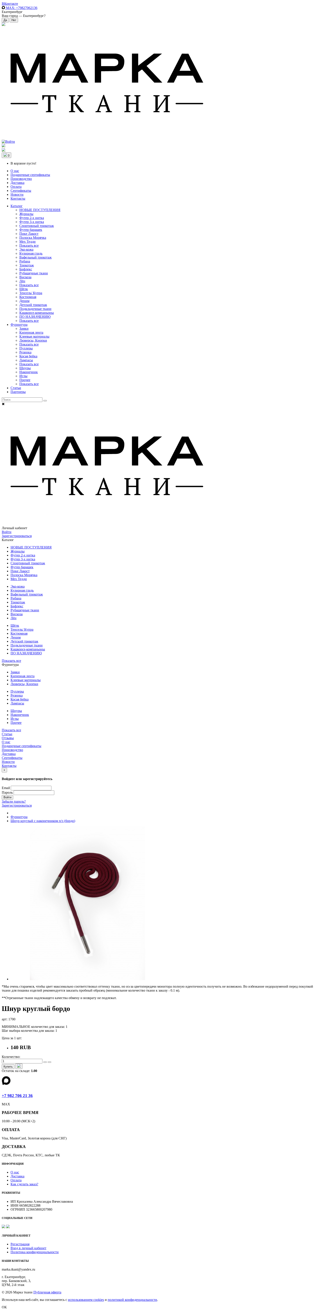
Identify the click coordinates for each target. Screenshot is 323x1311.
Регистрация (20, 1244)
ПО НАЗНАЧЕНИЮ (35, 317)
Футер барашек (30, 230)
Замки (24, 328)
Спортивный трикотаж (36, 226)
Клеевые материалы (34, 336)
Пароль (7, 792)
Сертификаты (21, 190)
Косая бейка (28, 356)
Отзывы (8, 738)
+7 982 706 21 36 (17, 1095)
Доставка (17, 183)
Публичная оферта (47, 1292)
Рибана (24, 261)
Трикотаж (26, 265)
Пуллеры (26, 348)
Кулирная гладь (30, 253)
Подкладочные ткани (35, 309)
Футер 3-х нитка (31, 222)
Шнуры (25, 368)
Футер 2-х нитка (31, 218)
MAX (21, 8)
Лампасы (26, 360)
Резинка (25, 352)
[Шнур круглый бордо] (87, 979)
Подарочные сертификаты (30, 175)
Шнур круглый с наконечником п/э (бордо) (43, 821)
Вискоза (25, 277)
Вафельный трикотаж (35, 257)
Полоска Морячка (32, 237)
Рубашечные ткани (33, 273)
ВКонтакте (10, 3)
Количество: (11, 1057)
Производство (21, 179)
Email (6, 788)
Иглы (23, 376)
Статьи (16, 388)
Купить (8, 1066)
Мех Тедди (27, 241)
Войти (6, 532)
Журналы (26, 214)
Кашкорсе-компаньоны (36, 313)
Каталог (17, 206)
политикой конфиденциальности (132, 1300)
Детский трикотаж (33, 305)
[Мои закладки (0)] (3, 25)
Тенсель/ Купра (30, 293)
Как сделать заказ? (24, 1184)
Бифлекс (25, 269)
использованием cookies (86, 1300)
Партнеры (18, 392)
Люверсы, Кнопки (33, 340)
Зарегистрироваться (17, 536)
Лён (22, 281)
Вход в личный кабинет (28, 1248)
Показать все (29, 245)
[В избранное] (18, 1066)
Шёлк (23, 289)
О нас (15, 171)
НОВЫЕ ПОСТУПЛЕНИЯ (39, 210)
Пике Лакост (28, 233)
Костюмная (27, 297)
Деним (24, 301)
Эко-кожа (26, 249)
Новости (17, 194)
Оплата (16, 186)
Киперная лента (31, 332)
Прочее (24, 380)
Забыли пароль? (14, 801)
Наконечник (28, 372)
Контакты (18, 198)
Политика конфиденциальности (35, 1252)
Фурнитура (19, 324)
